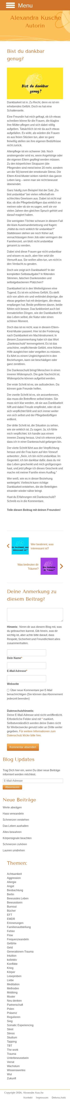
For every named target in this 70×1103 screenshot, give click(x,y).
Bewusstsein (14, 902)
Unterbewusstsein (18, 1057)
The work (12, 1049)
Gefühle (11, 943)
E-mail (16, 517)
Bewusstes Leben (18, 898)
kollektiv (12, 959)
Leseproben (14, 976)
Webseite (13, 683)
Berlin (10, 894)
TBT (9, 1045)
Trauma (11, 1053)
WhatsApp (23, 517)
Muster (11, 996)
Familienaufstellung (19, 927)
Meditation (13, 984)
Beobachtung (15, 890)
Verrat (10, 1062)
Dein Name (14, 657)
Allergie (11, 882)
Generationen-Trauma (20, 951)
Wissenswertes (16, 1070)
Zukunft (11, 1078)
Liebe (10, 980)
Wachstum (13, 1066)
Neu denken (14, 1000)
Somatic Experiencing (20, 1025)
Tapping (12, 1041)
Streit (10, 1029)
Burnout (11, 906)
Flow (10, 935)
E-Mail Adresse (17, 670)
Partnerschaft (15, 1004)
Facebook (9, 517)
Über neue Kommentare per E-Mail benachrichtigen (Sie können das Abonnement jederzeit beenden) (35, 694)
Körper (11, 972)
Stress (11, 1033)
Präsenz (12, 1012)
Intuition (11, 955)
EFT (9, 914)
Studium (12, 1037)
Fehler (11, 931)
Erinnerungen (15, 923)
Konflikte (12, 963)
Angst (10, 886)
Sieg (10, 1021)
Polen (10, 1008)
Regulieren (13, 1017)
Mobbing (12, 992)
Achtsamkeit (14, 873)
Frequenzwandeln (18, 939)
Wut (9, 1074)
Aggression (14, 878)
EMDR (11, 918)
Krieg (10, 968)
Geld (10, 947)
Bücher (11, 910)
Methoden (13, 988)
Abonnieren (12, 787)
